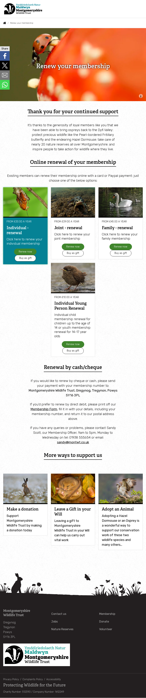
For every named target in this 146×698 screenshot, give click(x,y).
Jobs (54, 621)
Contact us (58, 614)
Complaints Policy (32, 679)
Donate (104, 621)
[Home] (23, 9)
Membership (107, 614)
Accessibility (53, 679)
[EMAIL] (5, 75)
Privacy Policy (11, 679)
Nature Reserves (62, 629)
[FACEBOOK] (5, 56)
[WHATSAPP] (5, 85)
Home (4, 23)
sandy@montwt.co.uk (73, 442)
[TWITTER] (5, 65)
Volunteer (105, 629)
